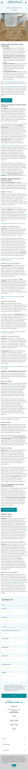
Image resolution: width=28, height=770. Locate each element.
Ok (14, 765)
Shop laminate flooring (7, 366)
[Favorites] (23, 2)
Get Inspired (6, 744)
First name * (4, 608)
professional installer (7, 145)
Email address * (5, 647)
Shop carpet (4, 223)
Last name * (4, 617)
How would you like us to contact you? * (11, 630)
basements (24, 529)
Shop (4, 738)
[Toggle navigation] (2, 2)
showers (11, 386)
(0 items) (25, 2)
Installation (20, 15)
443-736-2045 (14, 10)
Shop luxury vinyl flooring (7, 296)
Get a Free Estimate (8, 509)
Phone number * (5, 638)
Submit (14, 695)
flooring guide (9, 417)
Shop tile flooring (5, 331)
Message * (4, 672)
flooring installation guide (12, 81)
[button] (21, 2)
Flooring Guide (11, 15)
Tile (7, 409)
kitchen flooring (8, 435)
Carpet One (3, 15)
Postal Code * (5, 655)
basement (21, 467)
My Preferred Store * (6, 664)
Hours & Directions (14, 712)
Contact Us (6, 100)
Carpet (24, 214)
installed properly (15, 582)
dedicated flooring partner (12, 86)
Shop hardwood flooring (7, 258)
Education (6, 750)
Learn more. (5, 763)
